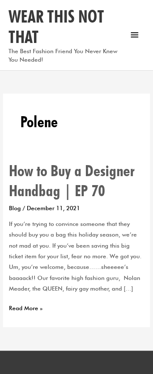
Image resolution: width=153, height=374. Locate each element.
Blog (15, 208)
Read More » (25, 307)
